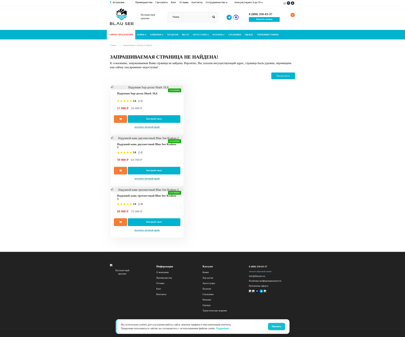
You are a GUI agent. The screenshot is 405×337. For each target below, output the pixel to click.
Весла (185, 35)
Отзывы (183, 2)
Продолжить (283, 75)
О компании (162, 272)
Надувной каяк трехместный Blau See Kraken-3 (147, 197)
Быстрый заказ (154, 119)
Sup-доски (172, 35)
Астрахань (118, 2)
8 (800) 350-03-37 (258, 266)
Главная (113, 45)
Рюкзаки (206, 299)
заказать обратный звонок (260, 271)
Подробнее (222, 328)
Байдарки (156, 35)
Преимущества (143, 2)
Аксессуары (200, 35)
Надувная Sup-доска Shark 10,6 (137, 93)
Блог (173, 2)
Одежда (249, 35)
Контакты (197, 2)
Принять (276, 326)
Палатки (218, 35)
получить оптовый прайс (147, 127)
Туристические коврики (214, 310)
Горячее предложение (121, 35)
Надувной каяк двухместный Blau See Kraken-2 (147, 146)
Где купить (162, 2)
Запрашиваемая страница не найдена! (137, 45)
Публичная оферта (258, 286)
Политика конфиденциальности (265, 281)
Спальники (234, 35)
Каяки (141, 35)
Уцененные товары (267, 35)
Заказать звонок (264, 19)
